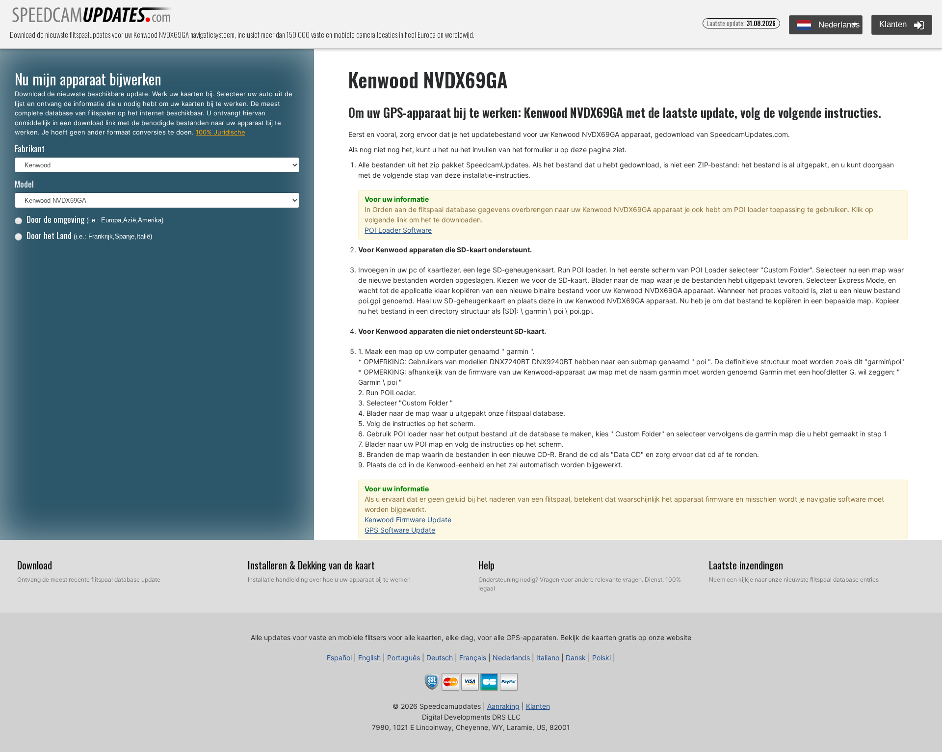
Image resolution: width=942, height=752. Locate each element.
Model (24, 184)
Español (339, 657)
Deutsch (439, 657)
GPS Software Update (400, 530)
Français (472, 657)
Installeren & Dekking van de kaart (311, 565)
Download (34, 565)
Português (403, 657)
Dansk (576, 657)
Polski (601, 657)
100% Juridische (220, 132)
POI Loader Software (398, 230)
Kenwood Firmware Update (408, 519)
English (369, 657)
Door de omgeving (94, 219)
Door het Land (89, 235)
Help (486, 565)
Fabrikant (30, 148)
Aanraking (503, 706)
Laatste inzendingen (746, 565)
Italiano (547, 657)
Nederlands (838, 24)
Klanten (894, 24)
